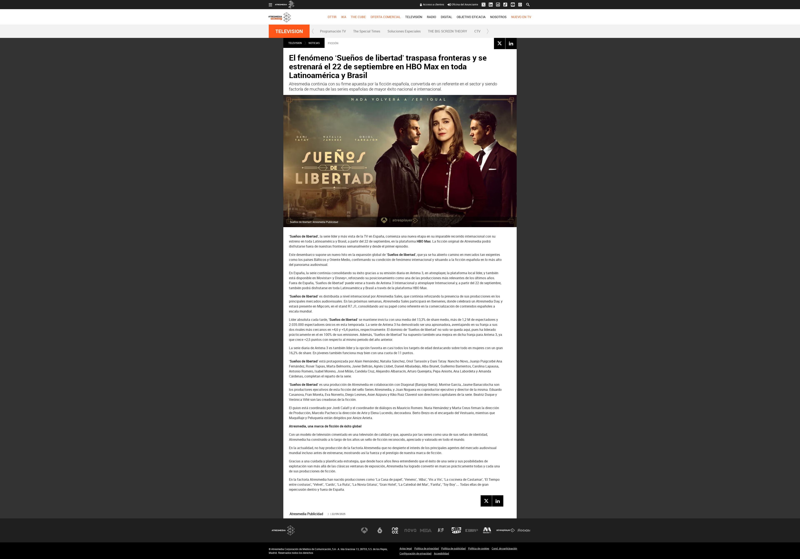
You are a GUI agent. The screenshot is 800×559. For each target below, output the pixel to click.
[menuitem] (332, 17)
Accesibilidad (441, 553)
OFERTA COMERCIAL (386, 17)
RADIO (431, 17)
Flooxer (524, 530)
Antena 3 (364, 530)
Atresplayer (505, 530)
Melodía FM (487, 530)
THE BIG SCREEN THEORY (447, 31)
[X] (499, 43)
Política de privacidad (426, 548)
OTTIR (332, 17)
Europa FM (471, 530)
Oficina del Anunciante (464, 4)
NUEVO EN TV (521, 17)
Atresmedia (283, 530)
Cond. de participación (504, 548)
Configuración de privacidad (415, 553)
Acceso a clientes (433, 4)
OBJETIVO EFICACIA (471, 17)
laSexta (380, 530)
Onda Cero (456, 530)
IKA (343, 17)
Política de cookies (478, 548)
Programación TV (333, 31)
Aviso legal (406, 548)
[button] (313, 31)
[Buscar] (528, 4)
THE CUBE (358, 17)
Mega (426, 530)
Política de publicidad (453, 548)
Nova (410, 530)
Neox (395, 530)
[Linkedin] (511, 43)
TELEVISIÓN (413, 17)
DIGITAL (446, 17)
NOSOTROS (498, 17)
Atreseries (441, 530)
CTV (477, 31)
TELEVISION (289, 31)
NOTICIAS (314, 43)
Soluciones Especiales (404, 31)
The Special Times (366, 31)
